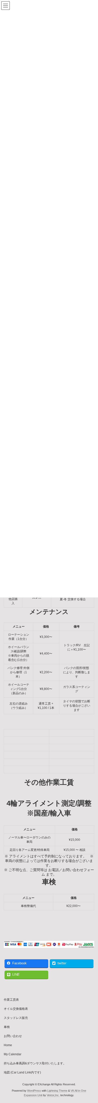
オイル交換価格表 (16, 1009)
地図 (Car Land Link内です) (22, 1072)
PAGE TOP (90, 1064)
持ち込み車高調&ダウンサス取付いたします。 (35, 1063)
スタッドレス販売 (16, 1018)
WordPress (34, 1090)
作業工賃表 (11, 999)
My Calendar (12, 1054)
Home (8, 1045)
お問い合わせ (13, 1036)
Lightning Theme (57, 1090)
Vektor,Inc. (53, 1095)
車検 (7, 1027)
